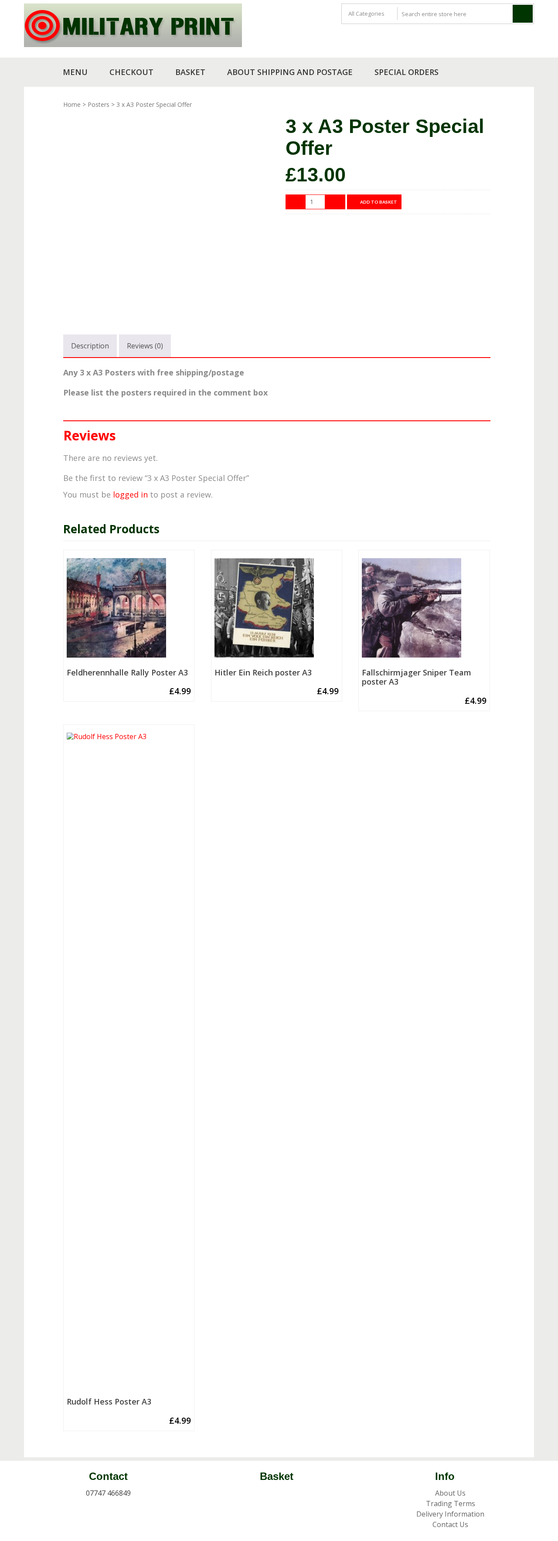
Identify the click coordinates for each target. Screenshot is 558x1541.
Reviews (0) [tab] (145, 346)
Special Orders (406, 72)
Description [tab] (90, 346)
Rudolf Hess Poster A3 (109, 1402)
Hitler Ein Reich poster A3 (263, 673)
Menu (75, 72)
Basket (190, 72)
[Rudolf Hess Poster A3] (129, 1063)
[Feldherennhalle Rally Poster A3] (129, 611)
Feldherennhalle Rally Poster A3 (127, 673)
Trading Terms (450, 1503)
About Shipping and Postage (290, 72)
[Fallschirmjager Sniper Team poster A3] (424, 611)
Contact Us (450, 1524)
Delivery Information (450, 1514)
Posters (98, 104)
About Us (450, 1493)
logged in (130, 494)
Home (72, 104)
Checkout (131, 72)
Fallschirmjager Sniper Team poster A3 (416, 677)
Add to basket (378, 202)
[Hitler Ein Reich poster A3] (276, 611)
